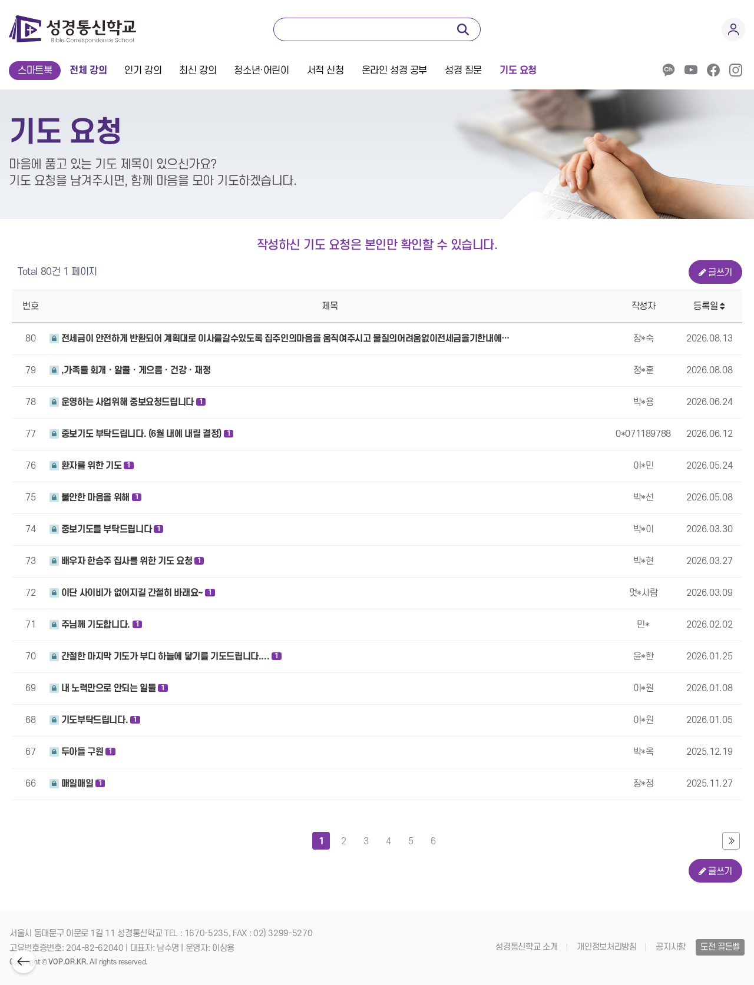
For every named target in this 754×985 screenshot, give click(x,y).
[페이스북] (713, 70)
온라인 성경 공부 (394, 70)
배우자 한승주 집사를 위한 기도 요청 (130, 561)
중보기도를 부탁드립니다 (109, 529)
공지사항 (671, 947)
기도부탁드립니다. (98, 720)
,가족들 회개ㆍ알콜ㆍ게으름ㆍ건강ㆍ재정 (134, 370)
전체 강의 (88, 70)
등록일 (706, 306)
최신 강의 (197, 70)
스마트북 (35, 70)
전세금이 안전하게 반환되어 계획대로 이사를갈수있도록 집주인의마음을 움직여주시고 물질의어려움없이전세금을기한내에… (284, 338)
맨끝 (731, 841)
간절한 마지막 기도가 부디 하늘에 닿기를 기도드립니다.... (169, 656)
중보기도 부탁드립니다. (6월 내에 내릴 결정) (144, 434)
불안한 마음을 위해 (98, 497)
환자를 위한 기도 (95, 465)
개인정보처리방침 (606, 947)
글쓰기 (720, 272)
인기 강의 (142, 70)
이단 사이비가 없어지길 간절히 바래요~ (135, 593)
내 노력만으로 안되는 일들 (112, 688)
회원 (733, 29)
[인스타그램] (736, 70)
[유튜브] (691, 70)
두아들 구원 (86, 752)
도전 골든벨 (720, 947)
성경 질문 (463, 70)
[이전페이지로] (23, 961)
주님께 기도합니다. (99, 624)
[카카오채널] (668, 70)
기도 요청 (518, 70)
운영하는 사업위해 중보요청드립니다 (131, 402)
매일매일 (80, 783)
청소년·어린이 (261, 70)
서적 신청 (325, 70)
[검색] (463, 29)
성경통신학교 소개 (526, 947)
